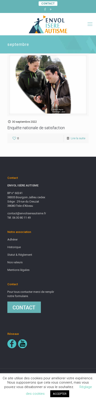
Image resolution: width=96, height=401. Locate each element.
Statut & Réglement (19, 254)
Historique (14, 247)
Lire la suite (78, 138)
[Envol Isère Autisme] (48, 24)
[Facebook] (45, 9)
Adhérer (12, 239)
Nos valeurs (15, 262)
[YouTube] (51, 9)
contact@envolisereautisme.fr (26, 213)
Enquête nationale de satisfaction (36, 127)
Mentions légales (18, 270)
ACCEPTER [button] (60, 393)
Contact (48, 3)
